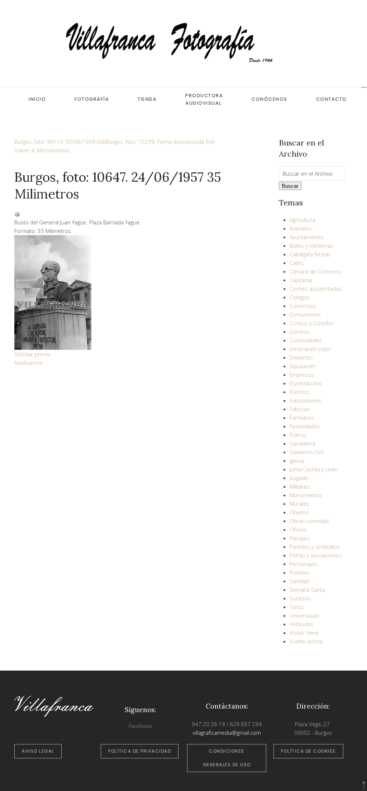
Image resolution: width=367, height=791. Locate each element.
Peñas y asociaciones (316, 555)
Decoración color (310, 348)
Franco (298, 434)
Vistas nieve (304, 632)
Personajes (304, 563)
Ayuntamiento (307, 236)
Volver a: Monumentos (42, 150)
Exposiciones (305, 400)
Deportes (301, 357)
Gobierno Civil (306, 452)
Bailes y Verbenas (311, 245)
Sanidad (299, 581)
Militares (300, 486)
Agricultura (302, 219)
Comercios (303, 305)
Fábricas (300, 409)
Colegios (300, 297)
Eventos (299, 391)
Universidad (304, 615)
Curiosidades (306, 340)
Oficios (298, 529)
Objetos (299, 512)
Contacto (331, 99)
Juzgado (299, 477)
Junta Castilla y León (314, 469)
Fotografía (92, 99)
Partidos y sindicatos (315, 546)
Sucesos (300, 598)
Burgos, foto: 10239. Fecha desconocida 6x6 (160, 141)
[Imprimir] (17, 213)
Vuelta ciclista (306, 641)
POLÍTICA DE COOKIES (308, 751)
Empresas (302, 374)
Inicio (37, 99)
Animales (301, 228)
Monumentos (306, 495)
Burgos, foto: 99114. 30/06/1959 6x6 (60, 141)
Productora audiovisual (204, 99)
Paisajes (300, 538)
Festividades (305, 426)
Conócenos (269, 99)
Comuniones (305, 314)
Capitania (301, 279)
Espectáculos (306, 383)
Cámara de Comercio (315, 271)
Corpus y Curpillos (312, 323)
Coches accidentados (316, 288)
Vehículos (301, 624)
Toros (297, 606)
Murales (299, 503)
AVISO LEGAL (38, 751)
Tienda (147, 99)
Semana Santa (307, 589)
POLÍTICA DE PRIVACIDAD (139, 751)
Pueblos (300, 572)
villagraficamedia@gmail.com (226, 732)
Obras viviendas (309, 520)
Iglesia (297, 460)
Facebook (140, 725)
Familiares (302, 417)
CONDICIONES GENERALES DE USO (227, 758)
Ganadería (302, 443)
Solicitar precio (32, 354)
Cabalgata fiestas (310, 254)
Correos (300, 331)
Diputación (302, 366)
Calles (297, 262)
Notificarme (28, 362)
